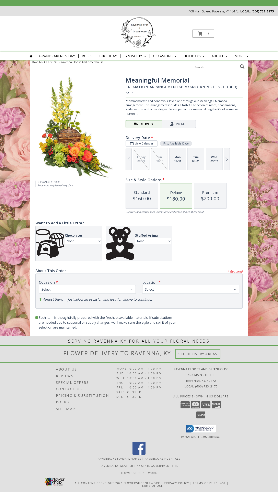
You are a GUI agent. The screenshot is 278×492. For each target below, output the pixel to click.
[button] (203, 34)
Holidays (192, 56)
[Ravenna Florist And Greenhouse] (138, 32)
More (240, 56)
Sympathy (133, 56)
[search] (242, 66)
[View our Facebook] (139, 454)
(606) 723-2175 (263, 11)
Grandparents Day (57, 56)
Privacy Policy (176, 483)
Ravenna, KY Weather (116, 466)
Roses (87, 56)
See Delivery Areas (197, 354)
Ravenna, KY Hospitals (162, 458)
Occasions (163, 56)
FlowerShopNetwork (142, 483)
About (218, 56)
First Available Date (176, 143)
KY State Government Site (157, 466)
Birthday (108, 56)
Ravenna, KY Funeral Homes (119, 458)
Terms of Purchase (209, 483)
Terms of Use (151, 486)
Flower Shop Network (139, 473)
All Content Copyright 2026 (99, 483)
